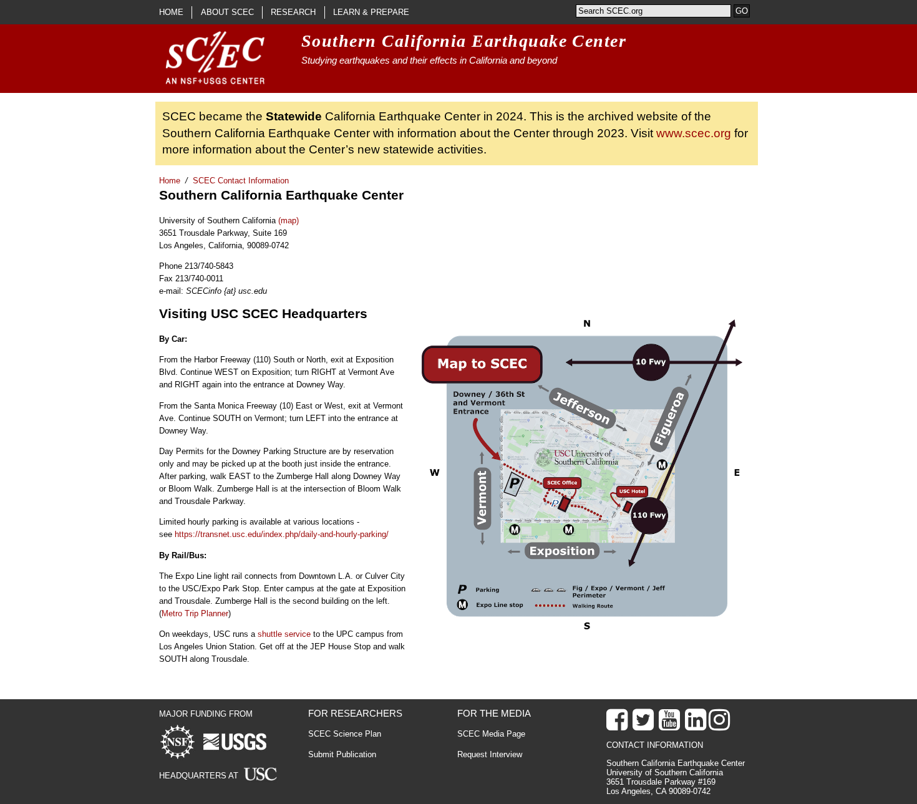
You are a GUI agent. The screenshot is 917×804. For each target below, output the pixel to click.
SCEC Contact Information (241, 180)
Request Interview (489, 754)
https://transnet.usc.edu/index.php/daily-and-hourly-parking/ (282, 534)
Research (293, 12)
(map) (288, 220)
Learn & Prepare (371, 12)
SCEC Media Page (491, 734)
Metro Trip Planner (195, 613)
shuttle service (284, 634)
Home (171, 12)
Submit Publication (342, 754)
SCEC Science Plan (344, 734)
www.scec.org (693, 133)
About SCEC (227, 12)
